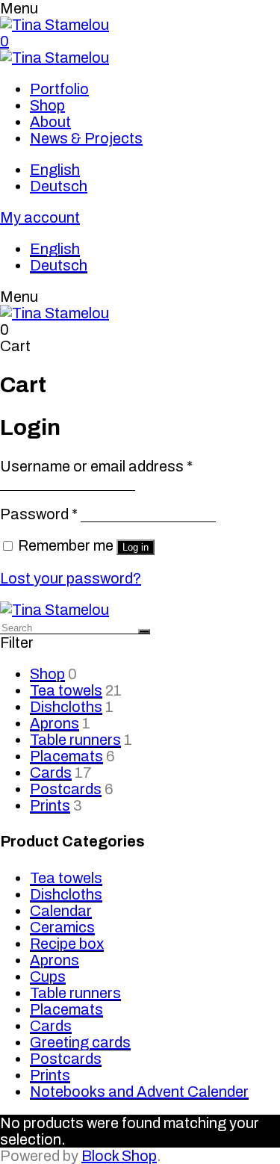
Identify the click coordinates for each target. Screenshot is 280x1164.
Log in (135, 547)
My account (40, 217)
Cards (51, 772)
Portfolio (59, 89)
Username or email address (96, 466)
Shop (47, 105)
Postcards (66, 789)
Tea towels (66, 690)
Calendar (61, 911)
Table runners (75, 739)
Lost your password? (70, 578)
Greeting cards (80, 1042)
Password (39, 514)
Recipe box (67, 943)
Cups (48, 976)
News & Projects (86, 138)
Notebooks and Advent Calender (139, 1091)
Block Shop (119, 1156)
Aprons (54, 723)
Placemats (66, 756)
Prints (50, 805)
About (50, 122)
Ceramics (62, 927)
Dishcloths (66, 707)
